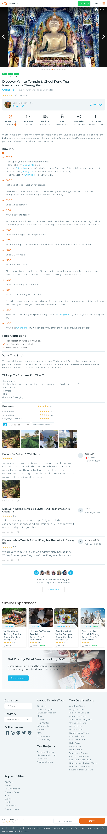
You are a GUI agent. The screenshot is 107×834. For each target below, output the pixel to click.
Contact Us (84, 3)
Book (92, 820)
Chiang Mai (29, 165)
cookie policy (22, 831)
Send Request (18, 678)
